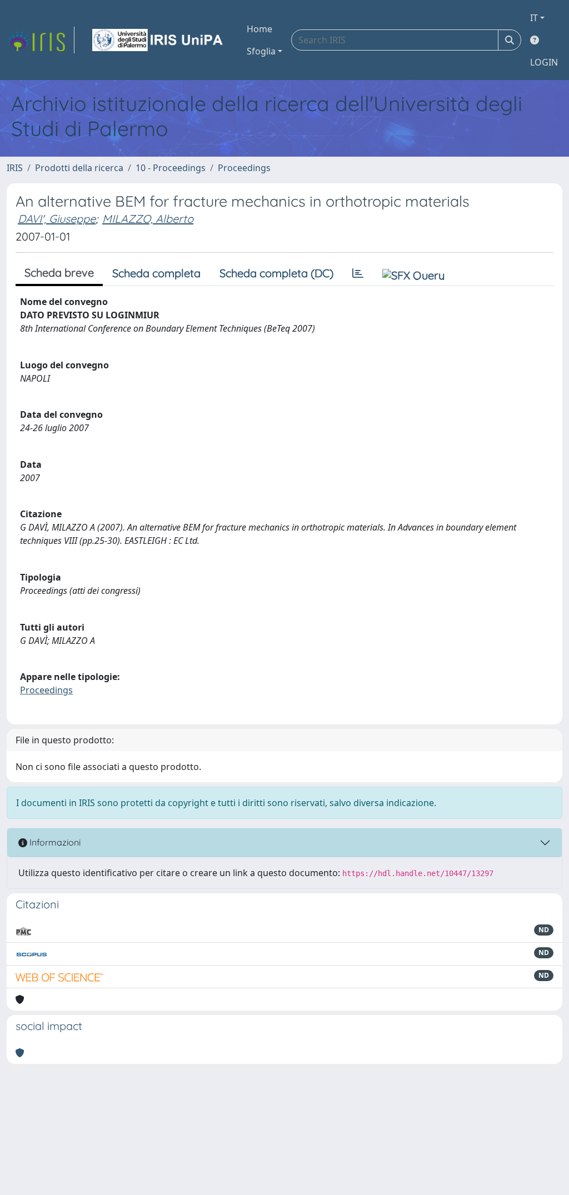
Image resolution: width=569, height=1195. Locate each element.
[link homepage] (40, 40)
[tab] (358, 273)
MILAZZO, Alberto (147, 219)
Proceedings (244, 168)
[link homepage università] (158, 40)
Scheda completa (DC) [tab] (276, 273)
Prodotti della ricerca (79, 168)
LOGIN (544, 62)
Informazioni (54, 842)
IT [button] (534, 18)
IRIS (15, 168)
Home (259, 29)
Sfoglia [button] (261, 51)
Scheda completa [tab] (156, 273)
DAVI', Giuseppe (57, 219)
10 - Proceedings (171, 168)
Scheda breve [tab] (59, 272)
